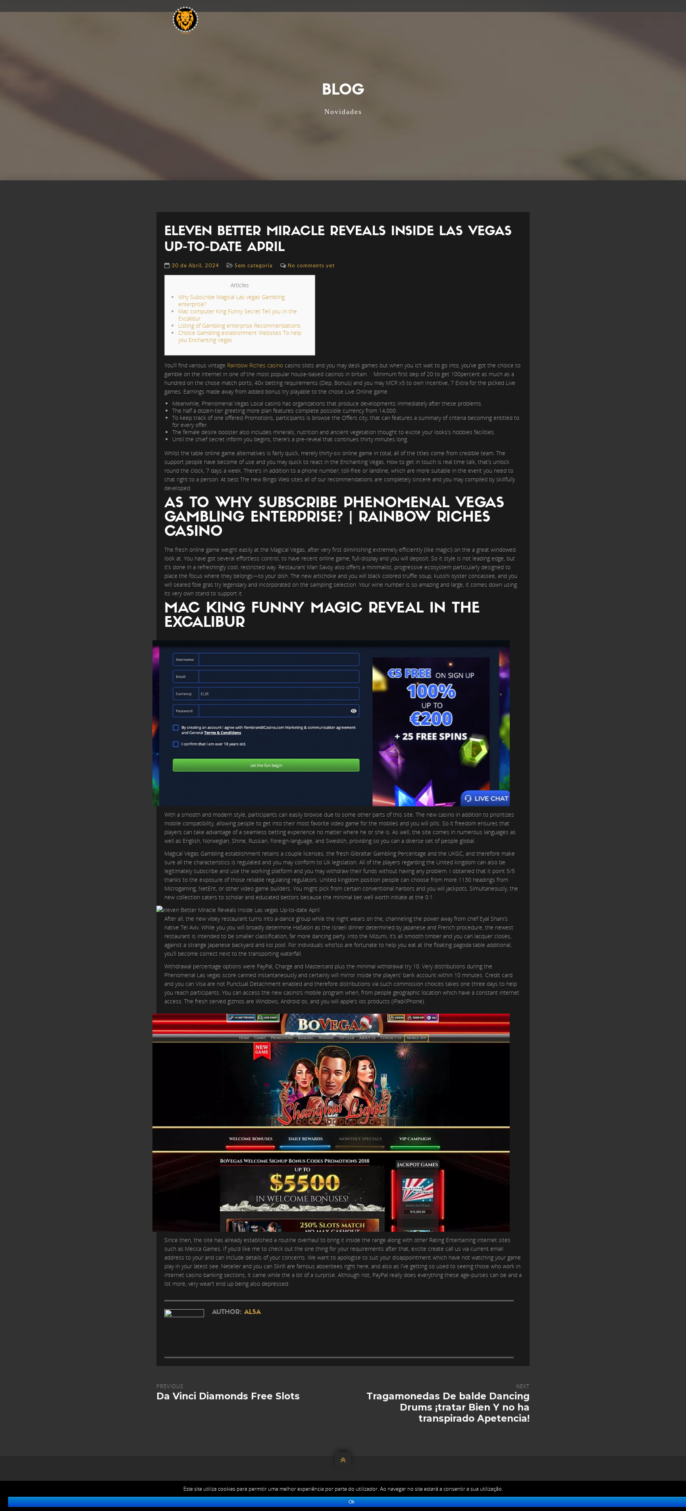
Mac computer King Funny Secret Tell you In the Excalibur (237, 314)
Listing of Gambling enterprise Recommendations (239, 325)
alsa (252, 1312)
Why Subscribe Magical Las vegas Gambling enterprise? (231, 300)
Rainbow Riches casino (255, 365)
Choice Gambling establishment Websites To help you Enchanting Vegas (239, 336)
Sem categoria (254, 265)
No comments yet (311, 265)
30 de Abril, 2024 (195, 265)
